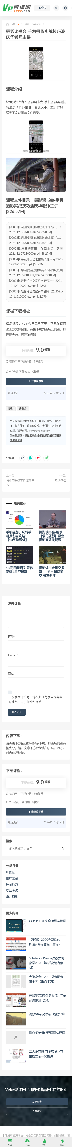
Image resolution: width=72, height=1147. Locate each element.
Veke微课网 (16, 435)
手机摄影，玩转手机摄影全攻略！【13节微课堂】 (18, 536)
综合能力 (12, 884)
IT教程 (10, 872)
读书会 (23, 409)
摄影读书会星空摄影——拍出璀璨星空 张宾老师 (51, 571)
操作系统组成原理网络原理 (47, 1032)
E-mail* (13, 655)
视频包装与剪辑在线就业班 (47, 1014)
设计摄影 (24, 24)
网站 (11, 673)
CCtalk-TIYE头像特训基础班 (47, 921)
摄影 (10, 409)
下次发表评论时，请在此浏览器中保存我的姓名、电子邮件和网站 (35, 700)
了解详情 (37, 1111)
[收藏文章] (22, 458)
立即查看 (37, 1102)
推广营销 (12, 878)
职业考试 (12, 890)
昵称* (11, 636)
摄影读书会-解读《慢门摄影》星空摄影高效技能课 (51, 536)
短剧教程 (60, 480)
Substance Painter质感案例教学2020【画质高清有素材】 (46, 963)
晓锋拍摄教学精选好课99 (20, 483)
